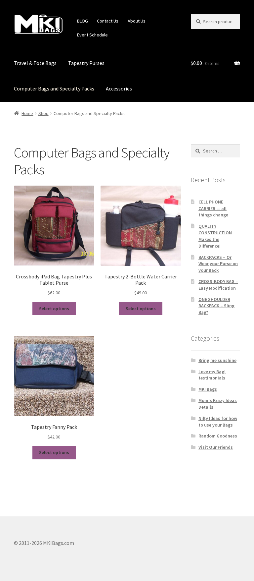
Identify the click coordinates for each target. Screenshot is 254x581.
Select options (54, 309)
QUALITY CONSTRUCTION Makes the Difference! (215, 236)
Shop (43, 113)
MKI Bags (207, 389)
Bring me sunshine (217, 360)
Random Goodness (217, 436)
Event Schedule (92, 35)
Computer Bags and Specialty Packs (54, 88)
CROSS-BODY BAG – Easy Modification (218, 284)
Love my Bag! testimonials (212, 375)
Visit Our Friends (215, 447)
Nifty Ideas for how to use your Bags (217, 421)
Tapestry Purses (86, 63)
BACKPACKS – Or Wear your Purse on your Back (218, 263)
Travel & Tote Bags (35, 63)
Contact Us (107, 21)
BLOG (82, 21)
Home (27, 113)
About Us (137, 21)
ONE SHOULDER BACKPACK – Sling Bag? (216, 306)
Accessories (119, 88)
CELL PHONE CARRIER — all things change (213, 208)
